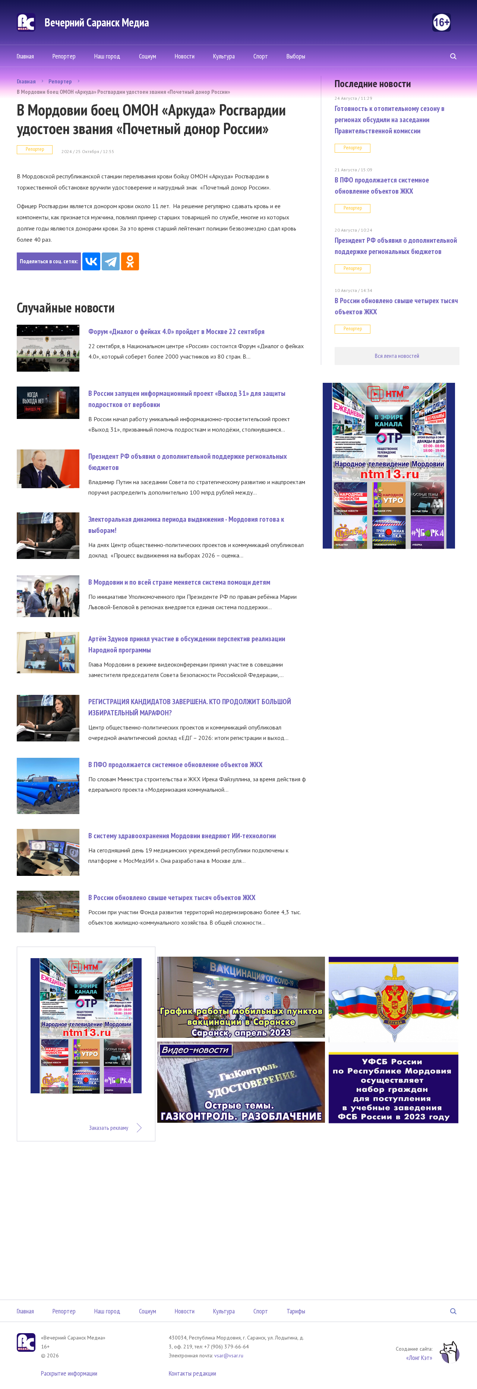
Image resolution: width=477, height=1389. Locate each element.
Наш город (107, 56)
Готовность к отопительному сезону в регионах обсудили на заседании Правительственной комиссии (390, 120)
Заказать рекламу (108, 1127)
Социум (147, 56)
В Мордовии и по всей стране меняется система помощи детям (179, 582)
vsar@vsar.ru (228, 1355)
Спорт (260, 56)
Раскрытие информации (69, 1373)
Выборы (296, 56)
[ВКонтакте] (91, 261)
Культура (224, 56)
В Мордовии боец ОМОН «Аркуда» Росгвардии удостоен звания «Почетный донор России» (123, 91)
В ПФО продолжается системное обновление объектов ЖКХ (175, 764)
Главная (25, 56)
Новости (185, 56)
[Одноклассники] (130, 261)
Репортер (64, 56)
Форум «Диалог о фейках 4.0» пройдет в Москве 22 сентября (176, 331)
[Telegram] (111, 261)
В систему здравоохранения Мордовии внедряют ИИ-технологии (182, 835)
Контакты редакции (192, 1373)
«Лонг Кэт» (419, 1357)
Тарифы (296, 1311)
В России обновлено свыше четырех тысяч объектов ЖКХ (172, 897)
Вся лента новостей (397, 355)
